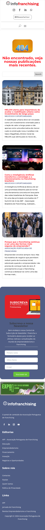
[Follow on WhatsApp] (31, 10)
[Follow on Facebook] (19, 10)
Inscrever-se (21, 374)
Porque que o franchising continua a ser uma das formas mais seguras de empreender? (22, 244)
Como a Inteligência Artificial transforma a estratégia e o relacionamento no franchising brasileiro (20, 178)
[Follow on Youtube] (19, 424)
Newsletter (23, 17)
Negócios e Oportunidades (18, 116)
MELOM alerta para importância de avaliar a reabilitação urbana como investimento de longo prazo (22, 112)
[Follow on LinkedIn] (25, 10)
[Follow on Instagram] (14, 10)
